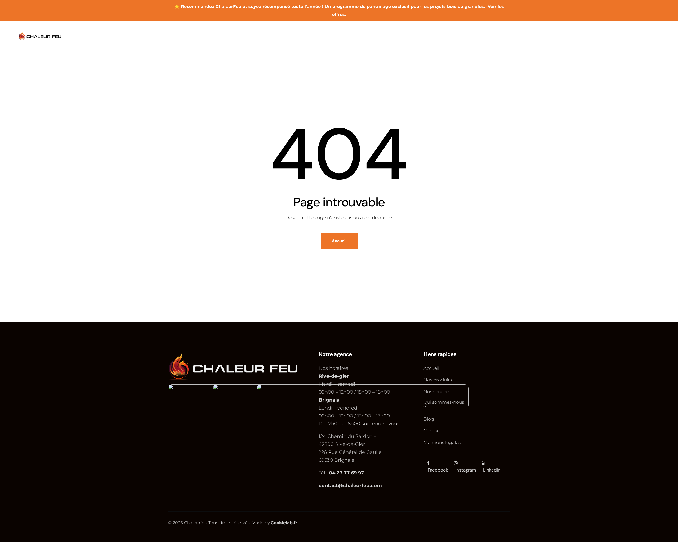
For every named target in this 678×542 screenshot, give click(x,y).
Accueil (339, 240)
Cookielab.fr (284, 522)
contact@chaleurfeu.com (350, 485)
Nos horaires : (335, 368)
